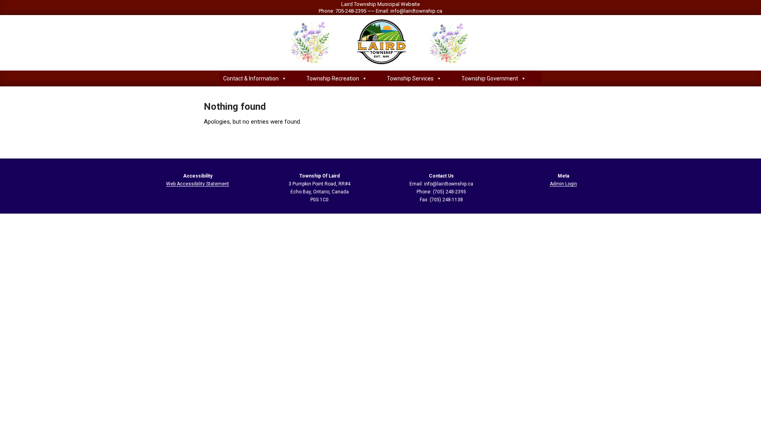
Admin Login (563, 184)
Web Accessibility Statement (197, 184)
